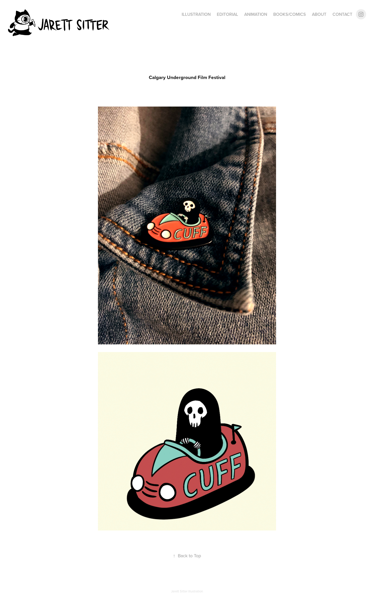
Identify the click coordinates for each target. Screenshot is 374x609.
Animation (255, 14)
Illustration (196, 14)
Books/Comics (289, 14)
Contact (342, 14)
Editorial (227, 14)
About (319, 14)
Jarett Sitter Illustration (187, 591)
